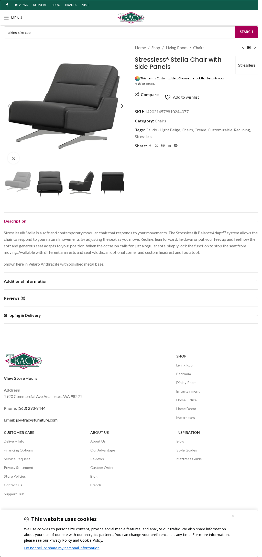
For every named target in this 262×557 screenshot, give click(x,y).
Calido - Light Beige (163, 129)
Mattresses (185, 417)
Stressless (247, 64)
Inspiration (188, 432)
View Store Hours (20, 378)
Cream (200, 129)
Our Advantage (102, 450)
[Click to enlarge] (13, 158)
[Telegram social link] (175, 145)
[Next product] (255, 48)
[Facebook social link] (7, 5)
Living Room (177, 47)
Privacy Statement (19, 467)
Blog (93, 476)
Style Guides (187, 450)
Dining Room (186, 382)
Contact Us (13, 485)
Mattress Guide (189, 459)
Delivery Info (14, 441)
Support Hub (14, 494)
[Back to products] (249, 48)
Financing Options (18, 450)
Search (246, 32)
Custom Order (102, 467)
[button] (9, 106)
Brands (96, 485)
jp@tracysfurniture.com (37, 419)
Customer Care (19, 432)
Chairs (198, 47)
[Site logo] (131, 17)
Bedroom (183, 374)
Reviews (97, 459)
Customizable (220, 129)
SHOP (181, 356)
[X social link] (156, 145)
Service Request (17, 459)
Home (140, 47)
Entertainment (188, 391)
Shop (155, 47)
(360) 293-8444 (32, 408)
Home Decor (186, 408)
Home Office (186, 400)
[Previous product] (243, 48)
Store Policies (15, 476)
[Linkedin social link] (169, 145)
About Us (99, 432)
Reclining (242, 129)
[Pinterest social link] (163, 145)
